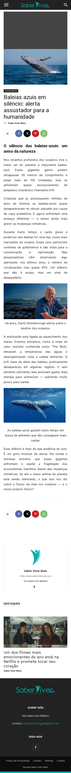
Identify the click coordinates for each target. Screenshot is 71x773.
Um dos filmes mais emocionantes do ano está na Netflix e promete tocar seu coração (31, 659)
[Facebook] (18, 133)
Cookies (37, 760)
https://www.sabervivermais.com (35, 576)
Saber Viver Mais (17, 123)
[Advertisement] (35, 29)
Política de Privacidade (17, 760)
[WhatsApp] (44, 133)
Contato (61, 760)
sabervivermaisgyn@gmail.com (41, 723)
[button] (6, 5)
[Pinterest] (35, 133)
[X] (27, 133)
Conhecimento (11, 90)
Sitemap (49, 760)
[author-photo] (35, 565)
